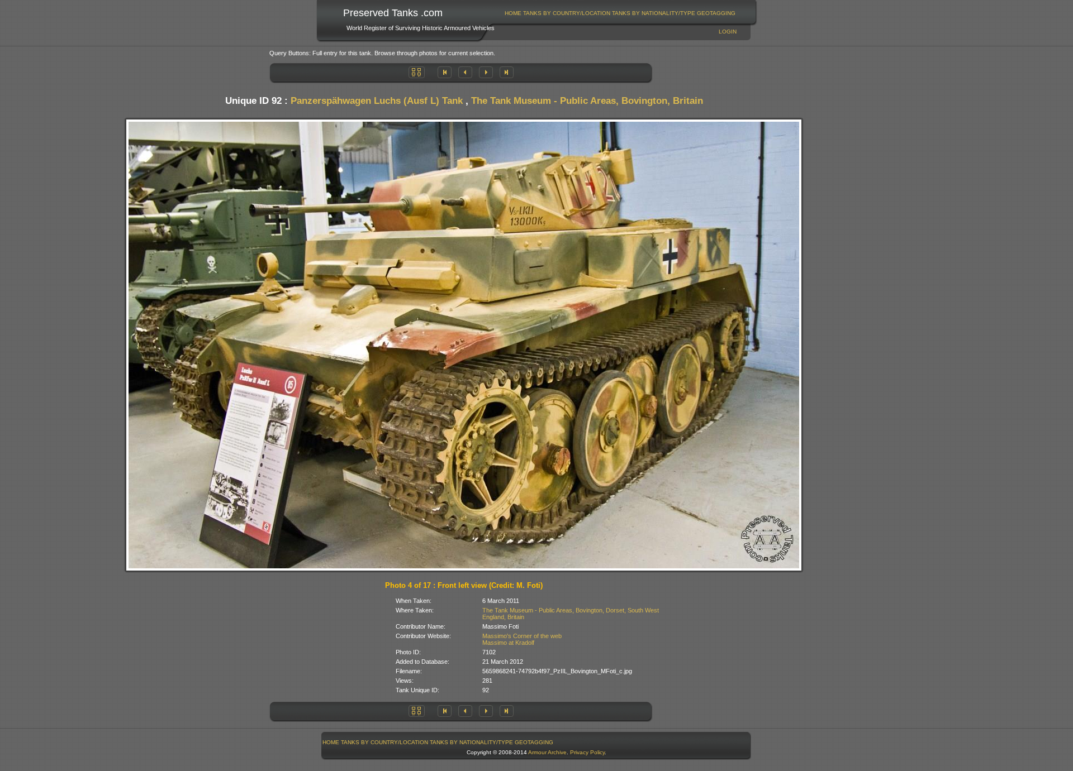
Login (728, 31)
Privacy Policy (587, 752)
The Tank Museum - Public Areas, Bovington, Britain (587, 100)
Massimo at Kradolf (508, 642)
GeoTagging (716, 13)
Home (513, 13)
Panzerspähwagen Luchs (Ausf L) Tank (377, 100)
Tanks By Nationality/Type (653, 13)
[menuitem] (513, 13)
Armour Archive (547, 752)
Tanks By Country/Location (566, 13)
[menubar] (620, 13)
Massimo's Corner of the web (522, 636)
